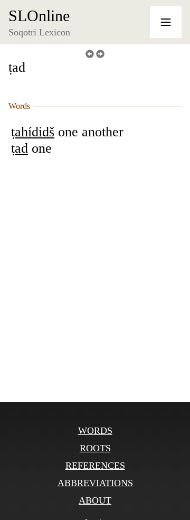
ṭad (19, 148)
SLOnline (39, 16)
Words (95, 430)
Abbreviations (95, 483)
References (95, 465)
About (95, 500)
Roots (95, 448)
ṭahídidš (32, 132)
